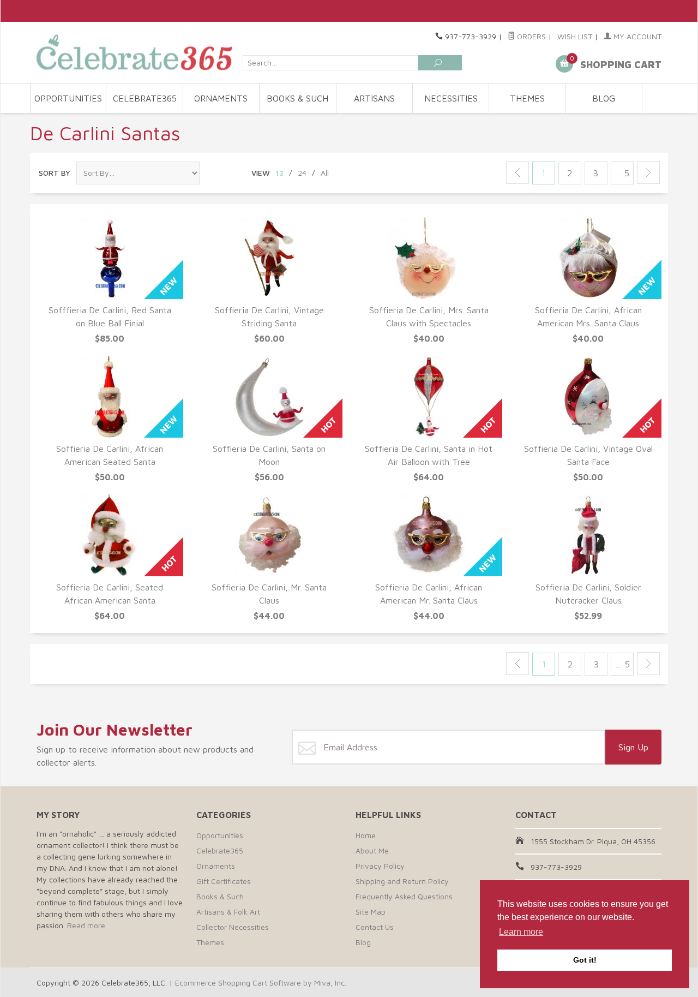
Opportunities (68, 98)
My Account (636, 36)
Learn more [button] (521, 931)
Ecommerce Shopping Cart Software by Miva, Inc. (260, 982)
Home (366, 835)
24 (302, 172)
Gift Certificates (223, 881)
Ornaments (221, 98)
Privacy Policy (380, 865)
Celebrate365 (145, 98)
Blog (603, 98)
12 (279, 172)
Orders (530, 36)
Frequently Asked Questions (404, 896)
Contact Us (375, 927)
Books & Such (297, 98)
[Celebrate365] (136, 52)
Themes (527, 98)
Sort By (54, 172)
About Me (372, 850)
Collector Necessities (232, 927)
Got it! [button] (585, 960)
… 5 (622, 173)
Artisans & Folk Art (228, 911)
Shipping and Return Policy (402, 881)
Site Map (371, 911)
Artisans (374, 98)
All (325, 172)
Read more (86, 925)
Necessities (451, 98)
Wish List (574, 36)
